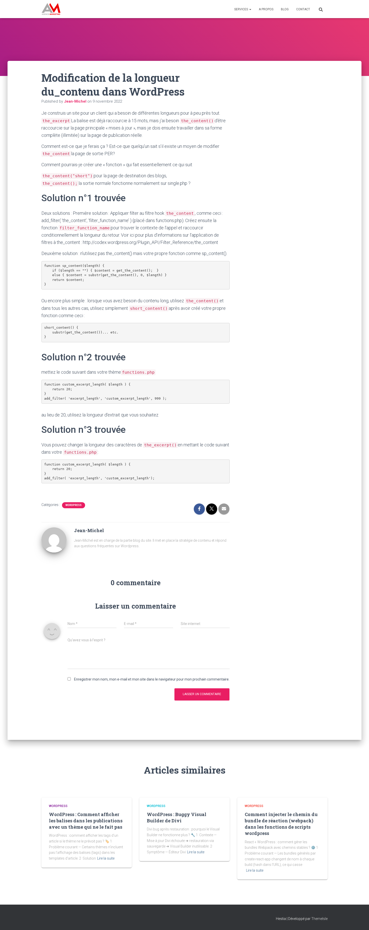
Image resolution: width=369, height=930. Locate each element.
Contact (303, 9)
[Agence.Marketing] (51, 9)
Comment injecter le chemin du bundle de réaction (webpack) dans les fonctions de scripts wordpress (281, 823)
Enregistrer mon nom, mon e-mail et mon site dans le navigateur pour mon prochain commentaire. (151, 679)
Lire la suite (105, 858)
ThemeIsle (319, 919)
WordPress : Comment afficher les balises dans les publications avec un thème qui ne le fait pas (85, 820)
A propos (266, 9)
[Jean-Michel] (54, 540)
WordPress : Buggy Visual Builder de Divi (176, 817)
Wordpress (74, 505)
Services (241, 9)
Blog (285, 9)
